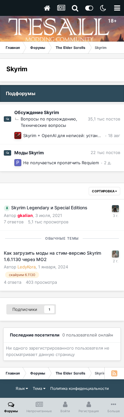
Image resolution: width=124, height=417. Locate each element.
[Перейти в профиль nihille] (17, 135)
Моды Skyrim (29, 152)
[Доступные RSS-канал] (114, 373)
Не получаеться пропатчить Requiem (61, 162)
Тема (38, 388)
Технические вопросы (43, 125)
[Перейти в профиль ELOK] (115, 208)
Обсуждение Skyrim (36, 112)
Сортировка (103, 191)
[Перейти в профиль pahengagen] (17, 162)
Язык (21, 388)
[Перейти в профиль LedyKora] (115, 254)
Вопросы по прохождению (48, 118)
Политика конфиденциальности (79, 388)
